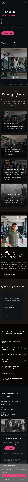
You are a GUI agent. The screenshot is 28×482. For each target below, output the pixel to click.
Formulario (9, 448)
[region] (14, 473)
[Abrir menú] (25, 3)
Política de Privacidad (12, 460)
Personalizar (6, 479)
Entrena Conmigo (8, 33)
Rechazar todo (20, 479)
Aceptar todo (14, 475)
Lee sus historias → (21, 33)
